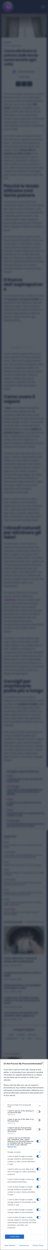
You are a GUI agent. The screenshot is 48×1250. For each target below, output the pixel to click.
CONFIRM (14, 1237)
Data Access (24, 1245)
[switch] (38, 1111)
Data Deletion (10, 1245)
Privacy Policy (38, 1245)
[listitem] (24, 1105)
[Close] (43, 1064)
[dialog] (24, 1154)
